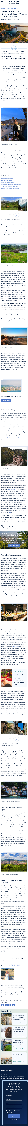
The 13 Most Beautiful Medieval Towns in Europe (14, 1058)
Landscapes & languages (7, 178)
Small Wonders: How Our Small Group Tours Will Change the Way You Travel (14, 1032)
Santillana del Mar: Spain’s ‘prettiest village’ (11, 184)
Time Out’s (16, 920)
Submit (14, 1116)
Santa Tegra (20, 438)
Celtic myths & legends (6, 180)
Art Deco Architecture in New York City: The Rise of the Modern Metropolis (14, 1019)
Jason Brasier (16, 1022)
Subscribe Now (14, 545)
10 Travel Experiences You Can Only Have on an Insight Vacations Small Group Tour (14, 1045)
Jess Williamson (7, 19)
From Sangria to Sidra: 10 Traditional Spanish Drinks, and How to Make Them (19, 680)
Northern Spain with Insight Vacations (10, 188)
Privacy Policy (16, 1119)
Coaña (8, 438)
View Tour (6, 401)
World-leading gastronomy (7, 182)
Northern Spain (10, 958)
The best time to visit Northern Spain (9, 186)
